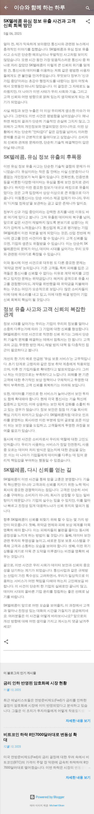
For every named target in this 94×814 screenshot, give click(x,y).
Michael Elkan (56, 805)
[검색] (88, 9)
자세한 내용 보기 (78, 721)
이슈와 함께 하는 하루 (39, 7)
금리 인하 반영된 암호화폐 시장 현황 (35, 683)
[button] (88, 22)
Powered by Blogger (49, 797)
